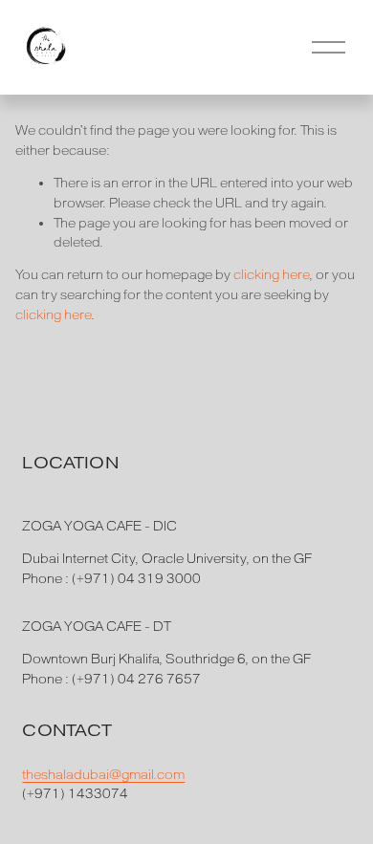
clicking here (271, 275)
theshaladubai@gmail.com (103, 775)
